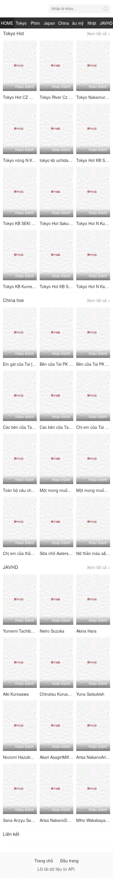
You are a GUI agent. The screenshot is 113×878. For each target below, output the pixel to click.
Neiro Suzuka (52, 631)
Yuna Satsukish (90, 694)
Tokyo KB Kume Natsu (23, 286)
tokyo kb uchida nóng (59, 160)
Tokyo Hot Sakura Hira (60, 223)
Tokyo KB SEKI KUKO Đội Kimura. (34, 223)
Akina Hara (86, 631)
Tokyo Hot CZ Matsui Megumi (30, 97)
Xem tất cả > (98, 33)
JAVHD (106, 23)
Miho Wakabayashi (93, 820)
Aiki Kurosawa (16, 694)
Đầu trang (69, 860)
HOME (7, 23)
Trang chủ (43, 860)
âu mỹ (77, 23)
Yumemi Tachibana (20, 631)
